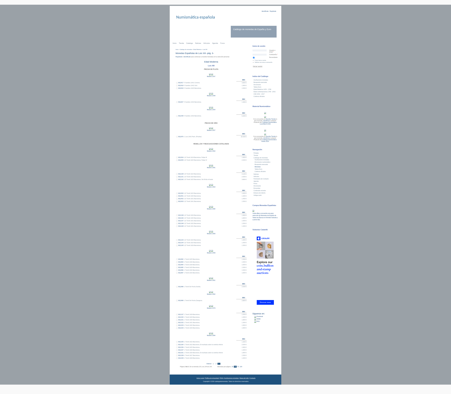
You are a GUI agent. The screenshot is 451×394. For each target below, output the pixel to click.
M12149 (181, 226)
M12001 (181, 196)
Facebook (259, 316)
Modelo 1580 (211, 209)
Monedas (258, 167)
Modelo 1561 (211, 280)
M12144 (181, 243)
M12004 (181, 157)
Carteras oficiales (259, 96)
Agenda (215, 43)
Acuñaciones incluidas (261, 80)
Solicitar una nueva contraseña (263, 62)
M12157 (181, 350)
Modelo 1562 (211, 294)
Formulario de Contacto (261, 179)
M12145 (181, 245)
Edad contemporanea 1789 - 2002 (265, 92)
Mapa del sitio (244, 378)
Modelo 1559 (211, 253)
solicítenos (266, 121)
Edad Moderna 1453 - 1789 (262, 89)
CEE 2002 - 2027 (259, 94)
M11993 (180, 262)
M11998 (180, 286)
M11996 (180, 270)
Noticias (198, 43)
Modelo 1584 (211, 335)
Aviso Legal (200, 378)
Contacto (252, 378)
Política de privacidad (212, 378)
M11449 (180, 116)
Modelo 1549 (211, 96)
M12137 (181, 314)
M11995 (180, 267)
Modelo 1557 (211, 130)
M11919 (180, 88)
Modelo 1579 (211, 308)
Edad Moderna (197, 49)
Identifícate (265, 11)
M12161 (181, 353)
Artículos (206, 43)
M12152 (181, 322)
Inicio (175, 43)
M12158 (181, 355)
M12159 (181, 358)
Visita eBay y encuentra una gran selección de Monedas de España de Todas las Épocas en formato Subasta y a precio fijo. (265, 217)
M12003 (181, 201)
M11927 (180, 102)
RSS (258, 321)
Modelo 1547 (211, 76)
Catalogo (189, 43)
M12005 (181, 160)
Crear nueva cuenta (260, 60)
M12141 (181, 177)
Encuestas (257, 188)
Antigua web (258, 195)
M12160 (181, 344)
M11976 (180, 136)
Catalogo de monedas (186, 49)
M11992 (180, 259)
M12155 (181, 342)
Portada (256, 153)
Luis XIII (205, 49)
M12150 (181, 317)
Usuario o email (272, 51)
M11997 (180, 273)
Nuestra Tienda (271, 119)
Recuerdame (273, 57)
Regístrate (273, 11)
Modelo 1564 (211, 151)
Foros (222, 43)
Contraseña (273, 54)
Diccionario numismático (262, 162)
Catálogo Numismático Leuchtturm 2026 (268, 123)
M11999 (180, 300)
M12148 (181, 223)
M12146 (181, 218)
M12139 (181, 174)
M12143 (181, 240)
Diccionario (257, 85)
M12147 (181, 221)
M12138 (181, 215)
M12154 (181, 328)
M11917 (180, 83)
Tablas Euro (257, 87)
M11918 (180, 85)
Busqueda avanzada (260, 82)
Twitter (258, 319)
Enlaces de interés (259, 193)
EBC (243, 80)
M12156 (181, 347)
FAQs (221, 378)
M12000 (181, 193)
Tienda (181, 43)
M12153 (181, 325)
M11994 (180, 265)
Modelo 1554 (211, 109)
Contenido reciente (260, 190)
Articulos (256, 176)
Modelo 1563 (211, 187)
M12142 (181, 179)
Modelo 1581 (211, 167)
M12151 (181, 320)
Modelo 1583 (211, 233)
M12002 (181, 199)
